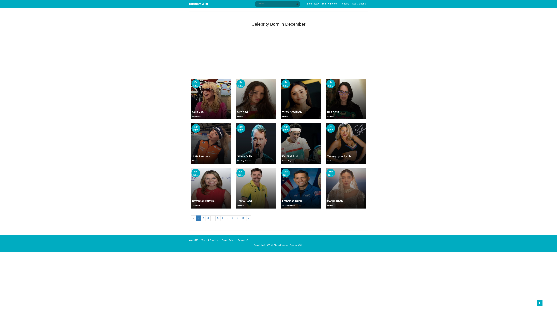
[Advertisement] (278, 54)
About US (193, 240)
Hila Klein (333, 111)
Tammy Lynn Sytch (339, 156)
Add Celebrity (359, 3)
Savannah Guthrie (203, 201)
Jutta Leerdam (201, 156)
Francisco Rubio (292, 201)
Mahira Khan (335, 201)
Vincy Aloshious (292, 111)
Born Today (313, 3)
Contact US (243, 240)
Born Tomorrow (329, 3)
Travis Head (244, 201)
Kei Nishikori (290, 156)
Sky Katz (242, 111)
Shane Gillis (244, 156)
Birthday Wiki (198, 3)
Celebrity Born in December (278, 24)
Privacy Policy (228, 240)
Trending (344, 3)
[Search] (297, 4)
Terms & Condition (209, 240)
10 (243, 218)
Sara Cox (198, 111)
